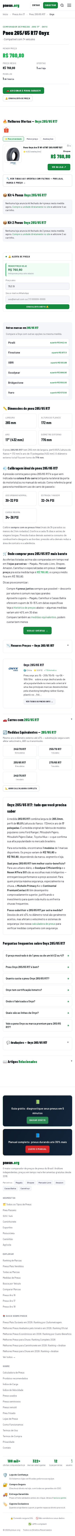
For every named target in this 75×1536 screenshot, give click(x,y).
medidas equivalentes (43, 617)
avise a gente (60, 1498)
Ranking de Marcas (12, 1260)
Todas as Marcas (11, 1271)
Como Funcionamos (13, 1424)
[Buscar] (62, 5)
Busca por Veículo (12, 1283)
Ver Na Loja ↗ (59, 167)
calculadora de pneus (43, 923)
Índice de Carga (10, 1384)
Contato (7, 1447)
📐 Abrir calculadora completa (21, 788)
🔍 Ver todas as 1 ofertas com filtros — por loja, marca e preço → (34, 180)
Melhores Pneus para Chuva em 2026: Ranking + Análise (30, 1351)
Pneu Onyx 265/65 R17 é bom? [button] (22, 966)
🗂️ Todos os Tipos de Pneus (17, 1204)
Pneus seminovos (12, 1401)
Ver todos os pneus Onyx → (39, 701)
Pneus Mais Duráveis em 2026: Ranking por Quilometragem (32, 1322)
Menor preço (32, 139)
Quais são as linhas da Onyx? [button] (22, 1012)
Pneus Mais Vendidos (13, 1266)
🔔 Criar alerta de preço (17, 98)
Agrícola (7, 1244)
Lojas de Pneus (10, 1418)
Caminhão (8, 1239)
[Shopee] (6, 129)
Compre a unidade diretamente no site (31, 206)
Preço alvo (11, 280)
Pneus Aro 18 (9, 1306)
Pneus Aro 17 (9, 1300)
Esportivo (8, 1227)
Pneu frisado (9, 1413)
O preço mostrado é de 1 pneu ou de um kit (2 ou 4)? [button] (35, 955)
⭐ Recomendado (13, 139)
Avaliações (48, 139)
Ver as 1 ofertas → (37, 630)
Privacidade (8, 1441)
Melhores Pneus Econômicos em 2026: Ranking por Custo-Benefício (37, 1333)
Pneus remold (10, 1407)
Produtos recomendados (15, 1378)
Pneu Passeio (9, 1210)
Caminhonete (9, 1221)
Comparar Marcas (12, 1289)
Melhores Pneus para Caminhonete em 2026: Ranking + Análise (34, 1345)
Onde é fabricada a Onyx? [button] (20, 1001)
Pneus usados (10, 1395)
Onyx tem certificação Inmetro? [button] (24, 989)
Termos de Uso (10, 1430)
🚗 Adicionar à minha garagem (23, 90)
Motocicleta (8, 1233)
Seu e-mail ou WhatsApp (17, 293)
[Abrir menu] (69, 5)
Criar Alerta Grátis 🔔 (37, 306)
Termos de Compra (12, 1436)
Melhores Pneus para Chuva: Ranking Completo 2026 (29, 1339)
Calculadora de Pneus (13, 1372)
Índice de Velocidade (13, 1389)
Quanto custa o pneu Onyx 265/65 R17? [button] (27, 978)
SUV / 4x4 (8, 1215)
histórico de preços (25, 607)
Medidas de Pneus (12, 1277)
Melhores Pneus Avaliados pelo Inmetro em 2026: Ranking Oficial (35, 1328)
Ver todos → (9, 1356)
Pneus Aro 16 (9, 1295)
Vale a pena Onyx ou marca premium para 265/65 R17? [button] (33, 1025)
